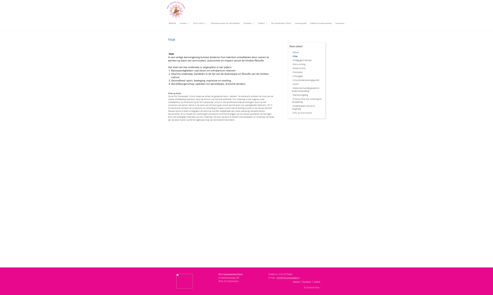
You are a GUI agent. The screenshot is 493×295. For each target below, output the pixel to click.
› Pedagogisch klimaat (301, 60)
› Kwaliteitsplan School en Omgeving (303, 107)
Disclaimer (306, 281)
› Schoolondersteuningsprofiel (305, 80)
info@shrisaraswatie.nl (287, 277)
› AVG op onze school (302, 112)
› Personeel (297, 72)
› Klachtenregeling (300, 95)
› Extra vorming (298, 64)
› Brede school (298, 68)
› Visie (295, 56)
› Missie (295, 52)
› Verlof (295, 84)
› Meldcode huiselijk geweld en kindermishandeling (305, 89)
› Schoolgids (297, 76)
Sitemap (296, 281)
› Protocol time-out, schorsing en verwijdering (307, 100)
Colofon (317, 281)
